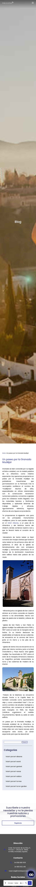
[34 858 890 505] (11, 862)
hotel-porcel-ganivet (14, 766)
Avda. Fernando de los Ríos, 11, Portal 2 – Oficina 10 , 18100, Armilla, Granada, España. (19, 850)
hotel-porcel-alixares (14, 756)
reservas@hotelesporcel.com (20, 871)
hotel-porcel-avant (13, 761)
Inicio (4, 453)
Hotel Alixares (13, 523)
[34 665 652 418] (11, 866)
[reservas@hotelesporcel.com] (5, 871)
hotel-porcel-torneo (14, 781)
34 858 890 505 (20, 862)
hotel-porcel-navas (13, 771)
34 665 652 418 (20, 867)
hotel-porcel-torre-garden (16, 786)
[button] (30, 883)
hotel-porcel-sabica (13, 776)
